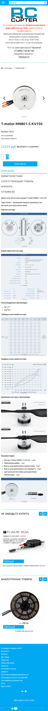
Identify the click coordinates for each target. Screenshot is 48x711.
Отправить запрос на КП (11, 648)
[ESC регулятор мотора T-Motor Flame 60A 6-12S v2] (24, 540)
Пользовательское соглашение (14, 677)
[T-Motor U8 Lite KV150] (24, 606)
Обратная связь (7, 663)
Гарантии (5, 660)
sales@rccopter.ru (24, 31)
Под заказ (20, 164)
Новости (4, 666)
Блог (3, 683)
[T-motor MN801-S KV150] (24, 97)
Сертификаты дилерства (12, 680)
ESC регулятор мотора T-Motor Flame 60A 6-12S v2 (24, 566)
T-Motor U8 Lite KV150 (24, 631)
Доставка (5, 657)
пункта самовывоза (30, 37)
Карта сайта (6, 686)
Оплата (4, 654)
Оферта (4, 672)
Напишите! (24, 57)
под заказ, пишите (9, 138)
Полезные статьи (8, 669)
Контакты (5, 651)
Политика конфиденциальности (14, 675)
